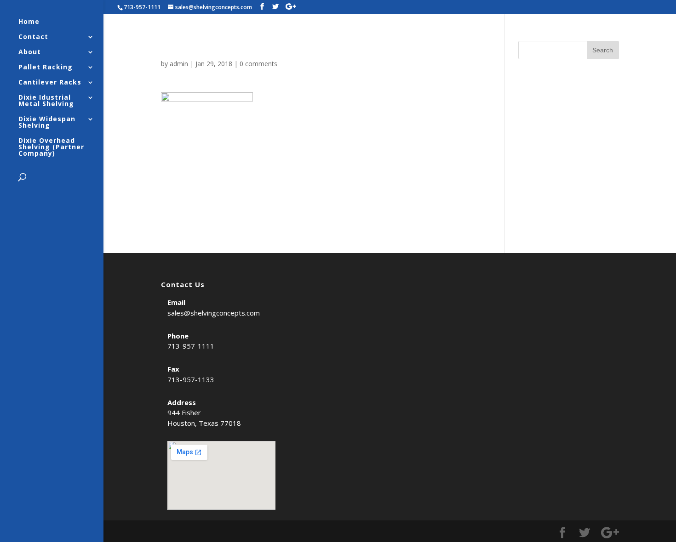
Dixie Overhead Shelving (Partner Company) (51, 147)
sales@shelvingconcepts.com (213, 312)
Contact (33, 37)
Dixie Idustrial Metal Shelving (46, 101)
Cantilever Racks (49, 82)
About (29, 52)
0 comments (258, 63)
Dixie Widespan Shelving (46, 123)
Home (29, 22)
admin (179, 63)
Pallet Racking (45, 67)
